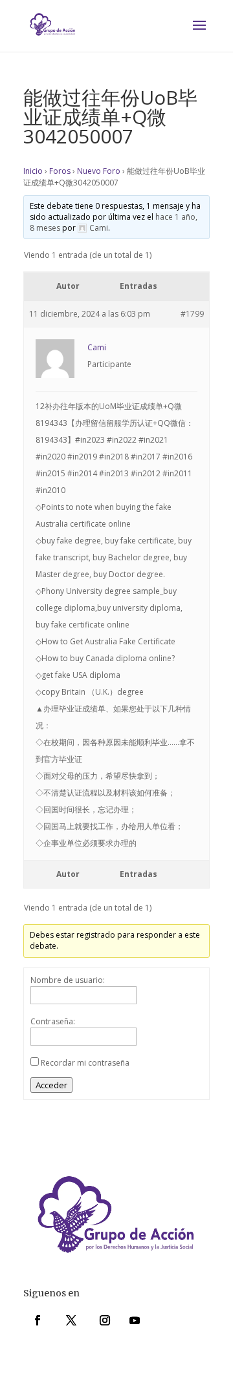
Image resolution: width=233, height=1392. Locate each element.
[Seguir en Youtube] (134, 1320)
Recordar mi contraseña (85, 1062)
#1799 (192, 313)
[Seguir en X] (71, 1320)
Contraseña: (52, 1021)
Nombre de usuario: (67, 980)
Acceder (51, 1085)
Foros (60, 170)
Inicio (33, 170)
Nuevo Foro (98, 170)
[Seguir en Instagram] (105, 1320)
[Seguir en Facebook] (37, 1320)
